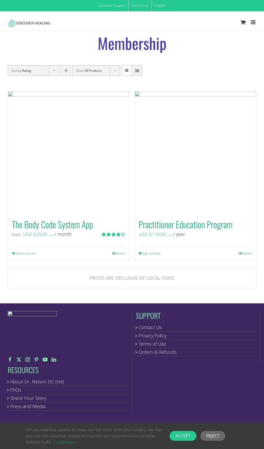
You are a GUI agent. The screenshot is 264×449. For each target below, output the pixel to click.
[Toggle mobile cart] (243, 22)
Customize (64, 442)
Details (120, 253)
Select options (25, 253)
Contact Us (150, 327)
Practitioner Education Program (186, 224)
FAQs (15, 390)
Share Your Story (28, 398)
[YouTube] (45, 359)
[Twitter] (18, 359)
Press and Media (28, 406)
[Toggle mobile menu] (253, 22)
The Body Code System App (52, 224)
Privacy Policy (152, 335)
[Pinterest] (36, 359)
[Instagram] (27, 359)
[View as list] (137, 71)
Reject (212, 436)
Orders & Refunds (157, 352)
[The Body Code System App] (68, 152)
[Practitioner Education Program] (195, 152)
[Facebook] (10, 359)
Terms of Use (152, 344)
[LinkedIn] (54, 359)
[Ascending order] (66, 70)
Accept (183, 436)
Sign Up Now (151, 253)
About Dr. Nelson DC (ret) (37, 381)
